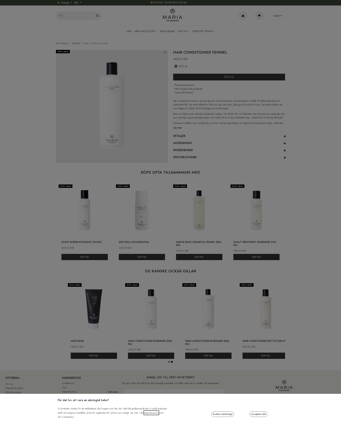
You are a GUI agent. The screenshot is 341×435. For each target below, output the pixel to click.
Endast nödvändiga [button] (222, 414)
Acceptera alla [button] (258, 414)
